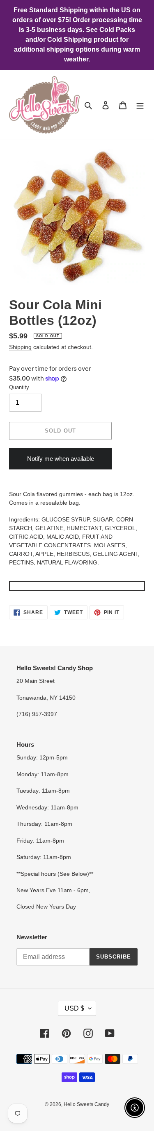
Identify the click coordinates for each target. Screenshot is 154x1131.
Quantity (19, 387)
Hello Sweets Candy (86, 1104)
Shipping (20, 347)
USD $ (74, 1008)
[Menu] (140, 105)
